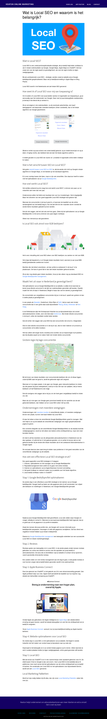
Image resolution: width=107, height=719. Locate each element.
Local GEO (36, 668)
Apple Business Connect (35, 629)
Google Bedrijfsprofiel (49, 178)
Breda (66, 304)
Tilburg (60, 304)
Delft (59, 302)
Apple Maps (63, 620)
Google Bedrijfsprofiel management (34, 276)
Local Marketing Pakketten (67, 678)
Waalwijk (37, 302)
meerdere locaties (43, 412)
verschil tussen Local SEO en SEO (40, 169)
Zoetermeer (57, 314)
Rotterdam (72, 304)
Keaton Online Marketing (20, 4)
